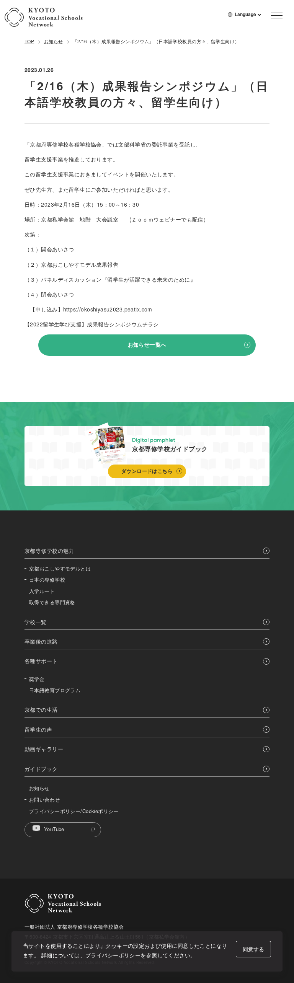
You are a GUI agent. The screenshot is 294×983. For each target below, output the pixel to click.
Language (248, 17)
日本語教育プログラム (54, 690)
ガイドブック (41, 769)
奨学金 (36, 679)
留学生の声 (38, 729)
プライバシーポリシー (112, 955)
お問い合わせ (44, 799)
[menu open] (277, 15)
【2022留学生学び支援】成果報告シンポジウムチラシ (91, 324)
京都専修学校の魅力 (49, 550)
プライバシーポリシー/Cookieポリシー (74, 811)
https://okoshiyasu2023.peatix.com (107, 309)
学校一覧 (35, 622)
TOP (29, 41)
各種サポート (41, 661)
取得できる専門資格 (52, 602)
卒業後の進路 (41, 641)
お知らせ (53, 41)
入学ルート (42, 591)
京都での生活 (41, 709)
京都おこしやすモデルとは (60, 568)
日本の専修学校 (47, 579)
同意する (253, 949)
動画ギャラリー (43, 749)
